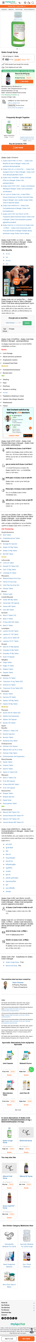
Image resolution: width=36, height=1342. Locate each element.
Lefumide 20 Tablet (9, 573)
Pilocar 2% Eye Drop (10, 582)
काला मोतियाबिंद (10, 888)
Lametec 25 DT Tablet (11, 641)
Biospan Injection (8, 797)
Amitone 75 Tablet (9, 678)
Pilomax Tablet (8, 588)
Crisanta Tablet (8, 765)
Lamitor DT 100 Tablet (10, 634)
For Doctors (5, 1310)
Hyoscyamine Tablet (10, 803)
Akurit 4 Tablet (8, 619)
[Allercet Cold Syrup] (9, 1167)
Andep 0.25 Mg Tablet (10, 547)
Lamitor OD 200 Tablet (10, 631)
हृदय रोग (8, 875)
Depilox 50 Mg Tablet (10, 704)
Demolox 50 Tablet (9, 697)
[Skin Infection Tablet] (9, 1084)
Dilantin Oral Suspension (11, 716)
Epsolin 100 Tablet (9, 723)
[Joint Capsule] (9, 1054)
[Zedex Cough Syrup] (9, 1132)
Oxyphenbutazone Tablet (11, 538)
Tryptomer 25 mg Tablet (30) (13, 688)
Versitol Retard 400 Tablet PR (13, 822)
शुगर (7, 885)
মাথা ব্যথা (8, 261)
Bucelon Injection (9, 734)
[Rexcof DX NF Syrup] (8, 79)
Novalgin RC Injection (10, 544)
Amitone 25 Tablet (9, 685)
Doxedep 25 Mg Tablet (11, 650)
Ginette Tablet (8, 769)
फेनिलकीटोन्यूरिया (11, 865)
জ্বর (7, 257)
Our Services (5, 1307)
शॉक (7, 851)
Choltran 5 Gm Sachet (10, 746)
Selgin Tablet (7, 662)
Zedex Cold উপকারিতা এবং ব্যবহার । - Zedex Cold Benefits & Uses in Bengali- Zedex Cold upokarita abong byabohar (17, 163)
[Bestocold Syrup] (26, 1132)
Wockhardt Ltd (17, 86)
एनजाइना (8, 871)
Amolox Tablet (8, 694)
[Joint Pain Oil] (26, 1084)
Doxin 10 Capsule (8, 657)
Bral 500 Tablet (8, 554)
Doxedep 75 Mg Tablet (11, 653)
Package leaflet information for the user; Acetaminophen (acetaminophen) (13, 1009)
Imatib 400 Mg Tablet (10, 600)
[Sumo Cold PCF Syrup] (9, 1197)
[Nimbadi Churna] (26, 1054)
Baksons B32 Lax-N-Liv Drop (12, 750)
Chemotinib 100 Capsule (11, 603)
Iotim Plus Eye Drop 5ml (11, 585)
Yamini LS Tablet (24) (10, 772)
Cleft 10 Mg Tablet (9, 569)
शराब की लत (9, 861)
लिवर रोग (8, 854)
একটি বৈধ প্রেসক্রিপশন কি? (14, 103)
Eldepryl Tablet (8, 669)
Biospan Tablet (8, 793)
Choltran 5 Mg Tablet (10, 753)
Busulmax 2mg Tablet (10, 741)
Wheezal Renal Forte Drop (12, 578)
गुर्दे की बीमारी (9, 848)
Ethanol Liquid (7, 594)
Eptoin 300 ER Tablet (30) (11, 713)
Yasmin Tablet (7, 762)
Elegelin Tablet (8, 672)
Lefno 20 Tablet (8, 563)
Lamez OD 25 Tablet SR (11, 638)
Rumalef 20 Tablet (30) (11, 566)
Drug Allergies (10, 858)
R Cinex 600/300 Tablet (11, 622)
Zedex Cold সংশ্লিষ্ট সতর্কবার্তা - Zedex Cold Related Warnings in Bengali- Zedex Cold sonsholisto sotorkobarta (19, 189)
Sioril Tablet (7, 535)
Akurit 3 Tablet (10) (9, 615)
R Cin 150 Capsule (9, 788)
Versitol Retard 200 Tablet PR (13, 816)
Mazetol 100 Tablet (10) (11, 819)
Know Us (4, 1302)
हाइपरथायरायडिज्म (11, 881)
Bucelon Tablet (8, 737)
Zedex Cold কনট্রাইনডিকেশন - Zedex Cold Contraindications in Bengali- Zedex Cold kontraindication (16, 208)
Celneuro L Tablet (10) (10, 731)
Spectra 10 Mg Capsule (11, 647)
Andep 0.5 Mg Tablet (10, 551)
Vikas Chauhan (18, 982)
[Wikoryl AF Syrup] (26, 1167)
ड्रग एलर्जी (9, 844)
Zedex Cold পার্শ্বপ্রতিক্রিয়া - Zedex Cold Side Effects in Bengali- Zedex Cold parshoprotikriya (17, 180)
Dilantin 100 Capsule (10, 719)
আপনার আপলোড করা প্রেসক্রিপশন (15, 107)
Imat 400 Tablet (8, 610)
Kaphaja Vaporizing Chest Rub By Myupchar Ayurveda (27, 138)
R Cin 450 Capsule (9, 781)
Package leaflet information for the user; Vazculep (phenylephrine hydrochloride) (15, 1022)
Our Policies (5, 1305)
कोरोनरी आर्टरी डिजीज (12, 878)
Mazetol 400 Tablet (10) (11, 812)
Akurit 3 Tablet (8, 625)
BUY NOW (26, 1339)
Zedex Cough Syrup (12, 962)
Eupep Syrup (7, 800)
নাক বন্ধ (8, 254)
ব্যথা (7, 264)
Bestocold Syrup (11, 966)
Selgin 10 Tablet (8, 666)
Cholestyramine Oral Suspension (13, 756)
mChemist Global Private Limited (16, 92)
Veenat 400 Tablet (9, 606)
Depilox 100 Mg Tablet (10, 700)
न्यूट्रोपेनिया (9, 868)
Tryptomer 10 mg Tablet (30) (13, 681)
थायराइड (8, 891)
